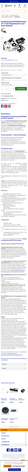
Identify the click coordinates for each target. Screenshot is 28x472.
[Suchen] (25, 11)
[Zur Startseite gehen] (8, 6)
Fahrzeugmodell (4, 73)
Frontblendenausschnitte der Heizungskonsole (11, 78)
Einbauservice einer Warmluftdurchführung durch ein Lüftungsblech (11, 354)
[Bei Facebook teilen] (2, 106)
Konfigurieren (7, 466)
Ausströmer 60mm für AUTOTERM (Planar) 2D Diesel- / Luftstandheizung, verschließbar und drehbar (5, 419)
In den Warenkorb (21, 88)
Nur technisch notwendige (19, 466)
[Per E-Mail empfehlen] (9, 106)
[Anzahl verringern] (2, 88)
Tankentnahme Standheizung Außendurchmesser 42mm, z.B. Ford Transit (5, 399)
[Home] (7, 15)
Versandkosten (21, 454)
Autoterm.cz (13, 239)
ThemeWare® (15, 458)
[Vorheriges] (2, 45)
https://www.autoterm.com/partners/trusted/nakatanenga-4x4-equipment (14, 359)
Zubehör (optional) (5, 83)
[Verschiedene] (14, 30)
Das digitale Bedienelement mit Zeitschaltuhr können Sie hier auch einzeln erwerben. (13, 270)
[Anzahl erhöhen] (11, 88)
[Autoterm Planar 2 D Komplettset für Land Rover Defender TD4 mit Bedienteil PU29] (14, 45)
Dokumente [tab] (4, 364)
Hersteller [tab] (4, 368)
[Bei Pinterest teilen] (6, 106)
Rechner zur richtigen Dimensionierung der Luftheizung (14, 239)
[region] (14, 45)
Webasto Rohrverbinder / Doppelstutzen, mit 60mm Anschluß (22, 399)
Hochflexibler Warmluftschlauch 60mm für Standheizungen (13, 399)
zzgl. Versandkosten (8, 60)
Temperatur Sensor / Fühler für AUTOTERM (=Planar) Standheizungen (14, 419)
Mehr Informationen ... (19, 463)
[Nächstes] (26, 45)
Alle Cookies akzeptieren (14, 469)
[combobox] (12, 11)
